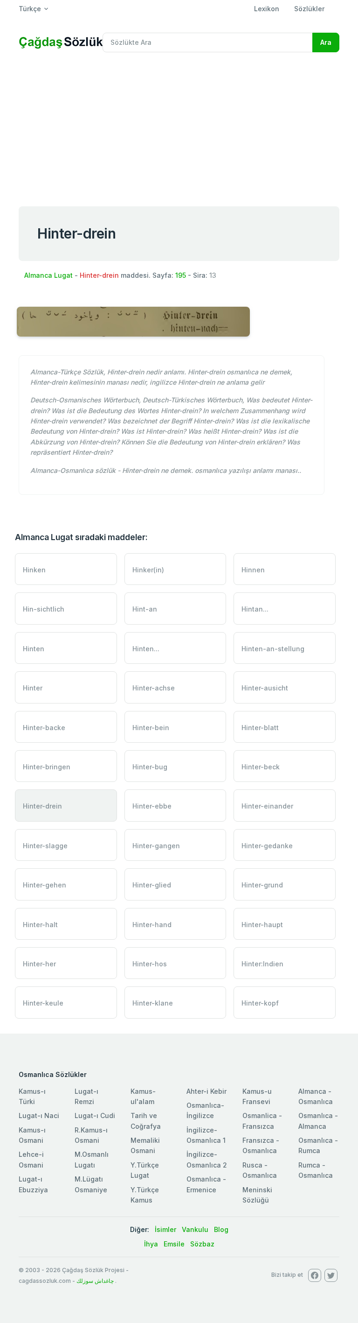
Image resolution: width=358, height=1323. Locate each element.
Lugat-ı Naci (39, 1115)
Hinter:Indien (262, 964)
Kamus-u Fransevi (257, 1096)
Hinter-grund (262, 885)
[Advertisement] (179, 129)
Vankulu (195, 1229)
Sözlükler (309, 9)
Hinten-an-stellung (272, 649)
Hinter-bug (149, 767)
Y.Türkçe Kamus (145, 1195)
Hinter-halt (40, 925)
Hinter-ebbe (152, 806)
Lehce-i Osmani (31, 1159)
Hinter (32, 688)
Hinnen (253, 570)
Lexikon (266, 9)
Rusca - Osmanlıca (259, 1170)
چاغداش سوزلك (95, 1280)
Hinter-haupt (262, 925)
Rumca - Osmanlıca (315, 1170)
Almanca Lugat (48, 275)
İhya (151, 1244)
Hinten (33, 649)
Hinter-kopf (260, 1003)
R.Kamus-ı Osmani (91, 1135)
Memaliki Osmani (145, 1145)
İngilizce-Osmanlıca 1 (206, 1135)
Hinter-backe (44, 728)
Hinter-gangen (156, 846)
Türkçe (30, 9)
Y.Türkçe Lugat (145, 1170)
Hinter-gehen (44, 885)
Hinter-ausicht (264, 688)
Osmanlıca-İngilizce (205, 1110)
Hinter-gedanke (267, 846)
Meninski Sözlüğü (257, 1195)
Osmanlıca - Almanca (318, 1121)
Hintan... (254, 609)
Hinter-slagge (45, 846)
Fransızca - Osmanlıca (260, 1145)
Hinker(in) (148, 570)
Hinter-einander (267, 806)
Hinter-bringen (46, 767)
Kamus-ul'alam (143, 1096)
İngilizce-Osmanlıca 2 (206, 1159)
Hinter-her (39, 964)
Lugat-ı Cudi (95, 1115)
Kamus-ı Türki (32, 1096)
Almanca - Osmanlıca (315, 1096)
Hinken (34, 570)
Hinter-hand (152, 925)
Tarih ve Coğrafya (146, 1121)
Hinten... (145, 649)
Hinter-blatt (260, 728)
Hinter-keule (43, 1003)
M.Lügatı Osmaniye (91, 1184)
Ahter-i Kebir (206, 1091)
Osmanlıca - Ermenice (206, 1184)
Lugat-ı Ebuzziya (33, 1184)
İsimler (165, 1229)
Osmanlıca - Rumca (318, 1145)
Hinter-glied (151, 885)
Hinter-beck (260, 767)
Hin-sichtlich (43, 609)
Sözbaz (202, 1244)
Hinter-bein (150, 728)
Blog (221, 1229)
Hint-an (144, 609)
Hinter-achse (153, 688)
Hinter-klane (152, 1003)
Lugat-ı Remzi (86, 1096)
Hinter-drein (42, 806)
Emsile (174, 1244)
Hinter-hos (149, 964)
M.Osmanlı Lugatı (92, 1159)
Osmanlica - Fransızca (262, 1121)
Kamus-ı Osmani (32, 1135)
